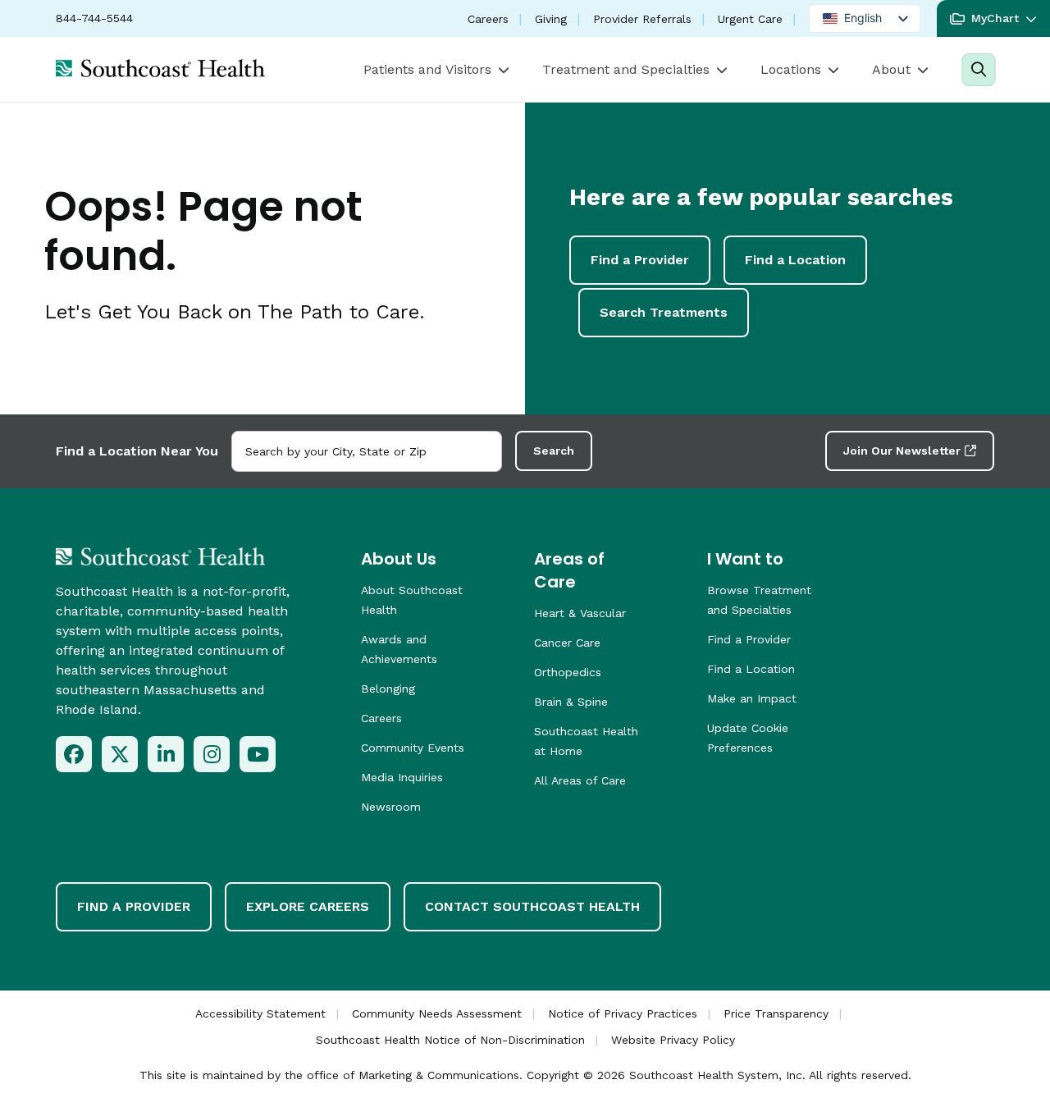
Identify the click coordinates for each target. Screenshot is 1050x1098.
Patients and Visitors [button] (427, 69)
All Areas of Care (580, 780)
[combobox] (366, 451)
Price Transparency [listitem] (776, 1013)
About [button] (891, 69)
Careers (488, 18)
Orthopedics (567, 672)
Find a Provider (640, 260)
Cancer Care (567, 642)
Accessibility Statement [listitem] (260, 1013)
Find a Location (795, 260)
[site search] (978, 69)
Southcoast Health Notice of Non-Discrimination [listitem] (450, 1039)
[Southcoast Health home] (160, 68)
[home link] (160, 556)
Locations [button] (790, 69)
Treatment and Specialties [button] (626, 69)
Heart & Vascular (580, 613)
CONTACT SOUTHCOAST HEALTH (532, 906)
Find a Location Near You (137, 451)
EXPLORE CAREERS (307, 906)
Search (553, 450)
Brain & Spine (571, 701)
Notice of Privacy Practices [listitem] (622, 1013)
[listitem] (74, 754)
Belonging (388, 688)
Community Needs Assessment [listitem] (437, 1013)
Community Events (412, 747)
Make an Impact (752, 698)
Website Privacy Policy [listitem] (673, 1039)
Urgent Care (750, 18)
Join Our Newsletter (902, 450)
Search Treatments (664, 312)
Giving (551, 18)
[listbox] (864, 18)
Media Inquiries (402, 777)
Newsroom (391, 806)
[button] (993, 18)
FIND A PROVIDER (133, 906)
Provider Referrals (642, 18)
